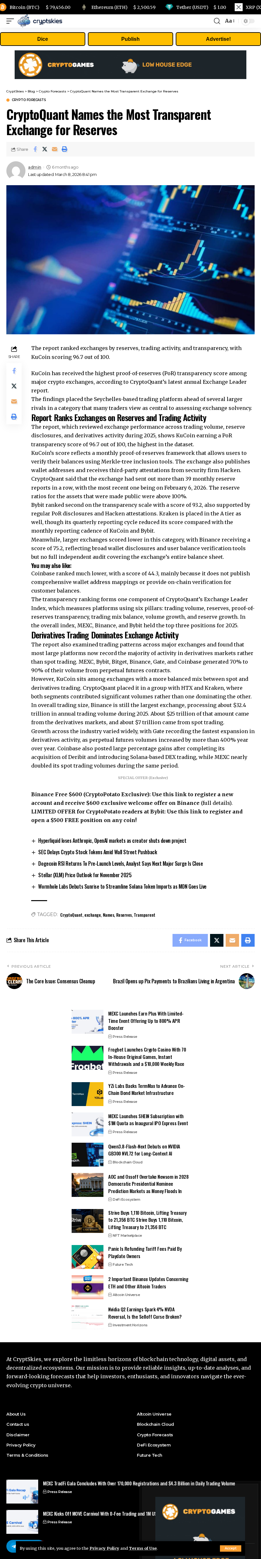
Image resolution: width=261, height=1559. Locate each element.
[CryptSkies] (39, 21)
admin (34, 167)
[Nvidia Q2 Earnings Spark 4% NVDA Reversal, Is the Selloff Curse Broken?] (87, 1318)
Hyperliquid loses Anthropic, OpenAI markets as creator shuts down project (112, 840)
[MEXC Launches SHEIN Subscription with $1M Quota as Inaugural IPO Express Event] (87, 1124)
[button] (64, 149)
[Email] (54, 149)
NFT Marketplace (127, 1235)
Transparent (144, 914)
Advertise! (218, 39)
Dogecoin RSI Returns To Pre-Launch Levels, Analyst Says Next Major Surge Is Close (120, 863)
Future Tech (123, 1264)
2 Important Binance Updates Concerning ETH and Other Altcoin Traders (148, 1282)
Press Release (125, 1036)
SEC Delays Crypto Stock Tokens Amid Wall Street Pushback (97, 852)
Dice (42, 39)
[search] (217, 21)
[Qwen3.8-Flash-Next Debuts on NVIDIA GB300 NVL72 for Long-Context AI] (87, 1155)
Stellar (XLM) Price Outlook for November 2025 (84, 875)
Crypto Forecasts (29, 100)
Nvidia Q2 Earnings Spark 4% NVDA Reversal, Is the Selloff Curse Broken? (144, 1313)
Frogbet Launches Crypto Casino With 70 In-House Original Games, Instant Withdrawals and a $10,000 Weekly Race (147, 1056)
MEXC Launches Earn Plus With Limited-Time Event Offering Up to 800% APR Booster (146, 1020)
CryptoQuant (71, 914)
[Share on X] (44, 149)
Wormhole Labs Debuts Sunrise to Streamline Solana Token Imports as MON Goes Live (122, 886)
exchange (92, 914)
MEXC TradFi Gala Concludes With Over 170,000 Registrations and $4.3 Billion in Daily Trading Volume (139, 1483)
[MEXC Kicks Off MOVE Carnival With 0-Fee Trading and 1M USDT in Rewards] (22, 1522)
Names (108, 914)
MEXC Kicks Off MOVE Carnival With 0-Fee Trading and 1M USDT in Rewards (113, 1513)
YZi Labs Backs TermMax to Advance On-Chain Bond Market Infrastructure (146, 1089)
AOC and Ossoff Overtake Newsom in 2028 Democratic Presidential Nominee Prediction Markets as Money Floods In (148, 1183)
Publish (130, 39)
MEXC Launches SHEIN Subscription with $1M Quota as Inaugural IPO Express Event (148, 1119)
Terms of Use (143, 1548)
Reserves (124, 914)
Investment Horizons (130, 1325)
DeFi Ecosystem (126, 1199)
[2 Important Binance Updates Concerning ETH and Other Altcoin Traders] (87, 1287)
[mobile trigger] (11, 21)
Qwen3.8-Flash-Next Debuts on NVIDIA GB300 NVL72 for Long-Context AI (144, 1150)
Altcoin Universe (126, 1295)
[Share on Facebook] (35, 149)
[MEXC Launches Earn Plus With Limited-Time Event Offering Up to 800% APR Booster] (87, 1022)
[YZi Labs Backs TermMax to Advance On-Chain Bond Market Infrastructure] (87, 1094)
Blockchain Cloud (127, 1162)
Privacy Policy (104, 1548)
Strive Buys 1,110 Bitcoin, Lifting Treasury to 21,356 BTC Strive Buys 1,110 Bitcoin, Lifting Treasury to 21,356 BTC (147, 1219)
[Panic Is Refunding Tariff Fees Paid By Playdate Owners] (87, 1257)
